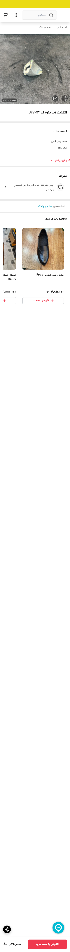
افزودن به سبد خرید (47, 944)
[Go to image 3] (8, 100)
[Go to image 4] (5, 100)
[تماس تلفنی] (7, 929)
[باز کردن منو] (64, 15)
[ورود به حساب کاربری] (16, 15)
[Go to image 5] (3, 100)
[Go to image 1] (14, 100)
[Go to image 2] (10, 100)
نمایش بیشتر (62, 160)
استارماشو (62, 27)
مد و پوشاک (45, 27)
